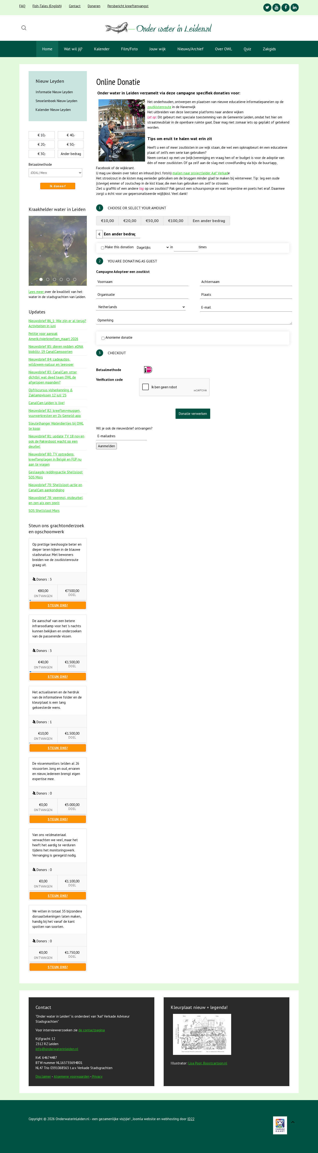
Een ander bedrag (209, 220)
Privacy (97, 1076)
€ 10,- (42, 135)
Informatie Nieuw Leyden (54, 92)
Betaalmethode (108, 370)
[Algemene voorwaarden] (91, 1076)
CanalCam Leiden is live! (46, 403)
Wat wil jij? (73, 49)
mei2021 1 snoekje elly (69, 280)
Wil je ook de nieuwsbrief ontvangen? (124, 428)
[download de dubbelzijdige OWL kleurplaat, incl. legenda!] (201, 1035)
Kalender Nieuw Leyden (53, 109)
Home (47, 49)
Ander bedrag (71, 153)
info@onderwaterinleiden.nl (57, 1049)
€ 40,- (71, 135)
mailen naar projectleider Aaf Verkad (200, 173)
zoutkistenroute (159, 107)
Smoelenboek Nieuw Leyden (56, 101)
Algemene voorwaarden (71, 1076)
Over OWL (223, 49)
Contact (75, 6)
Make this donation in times (155, 247)
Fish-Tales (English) (47, 6)
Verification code (109, 379)
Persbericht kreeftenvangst (128, 6)
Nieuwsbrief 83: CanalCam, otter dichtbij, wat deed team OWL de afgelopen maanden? (53, 377)
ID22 (190, 1119)
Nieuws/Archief (190, 49)
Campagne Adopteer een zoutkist (123, 271)
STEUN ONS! (58, 605)
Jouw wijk (157, 49)
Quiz (247, 49)
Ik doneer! (58, 186)
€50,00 (152, 220)
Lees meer (37, 291)
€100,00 (175, 220)
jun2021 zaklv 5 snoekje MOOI (62, 280)
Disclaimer (43, 1076)
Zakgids (269, 49)
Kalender (101, 49)
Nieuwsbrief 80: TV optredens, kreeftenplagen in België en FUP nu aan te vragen (55, 459)
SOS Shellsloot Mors (44, 510)
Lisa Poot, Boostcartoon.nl (207, 1063)
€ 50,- (71, 144)
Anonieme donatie (118, 337)
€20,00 (129, 220)
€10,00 (107, 220)
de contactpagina (91, 1030)
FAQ (22, 6)
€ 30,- (42, 153)
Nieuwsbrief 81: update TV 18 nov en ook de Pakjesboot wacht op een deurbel (56, 441)
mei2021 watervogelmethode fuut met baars (42, 280)
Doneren (94, 6)
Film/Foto (129, 49)
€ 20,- (42, 144)
